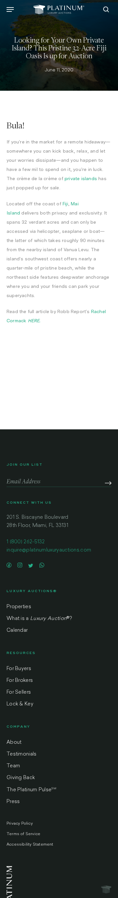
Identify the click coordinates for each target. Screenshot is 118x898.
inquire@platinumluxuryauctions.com (49, 550)
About (14, 742)
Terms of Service (23, 834)
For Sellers (19, 692)
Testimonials (22, 754)
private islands (81, 178)
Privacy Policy (20, 824)
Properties (19, 607)
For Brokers (20, 680)
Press (13, 801)
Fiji (65, 203)
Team (13, 766)
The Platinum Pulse (31, 790)
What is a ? (39, 618)
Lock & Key (20, 704)
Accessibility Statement (30, 845)
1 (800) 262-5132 (26, 542)
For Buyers (19, 668)
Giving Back (21, 778)
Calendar (17, 630)
